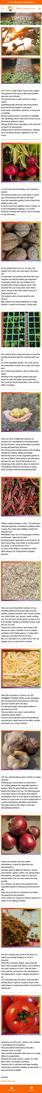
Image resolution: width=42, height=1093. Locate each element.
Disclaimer (4, 1077)
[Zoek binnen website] (2, 9)
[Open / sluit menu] (39, 9)
